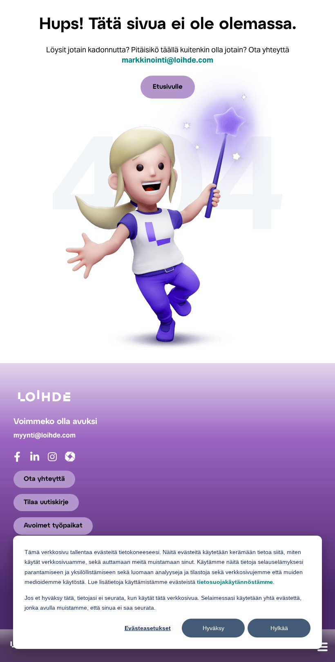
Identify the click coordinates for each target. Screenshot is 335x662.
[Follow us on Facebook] (22, 460)
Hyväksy (213, 628)
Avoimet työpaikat (53, 526)
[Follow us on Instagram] (57, 460)
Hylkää (279, 628)
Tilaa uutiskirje (46, 502)
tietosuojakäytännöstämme (235, 582)
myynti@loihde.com (44, 435)
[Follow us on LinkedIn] (40, 460)
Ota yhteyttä (44, 479)
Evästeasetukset (148, 628)
